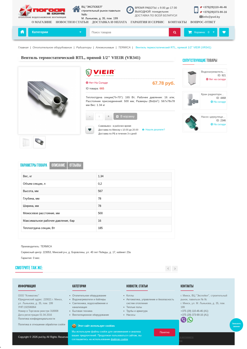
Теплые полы (134, 307)
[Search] (174, 32)
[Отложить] (90, 129)
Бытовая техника (82, 311)
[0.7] (0, 347)
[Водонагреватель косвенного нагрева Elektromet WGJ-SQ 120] (192, 78)
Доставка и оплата (109, 22)
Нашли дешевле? (155, 129)
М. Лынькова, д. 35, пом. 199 (99, 18)
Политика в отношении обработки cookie (41, 324)
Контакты (177, 22)
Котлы (130, 295)
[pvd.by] (42, 11)
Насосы (130, 314)
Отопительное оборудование (89, 295)
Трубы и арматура (136, 311)
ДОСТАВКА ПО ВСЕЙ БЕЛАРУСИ (156, 15)
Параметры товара (33, 165)
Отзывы (75, 165)
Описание (58, 165)
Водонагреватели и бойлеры (89, 299)
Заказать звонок (236, 324)
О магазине (42, 22)
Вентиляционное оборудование (90, 314)
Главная (22, 32)
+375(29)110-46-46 (215, 7)
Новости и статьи (72, 22)
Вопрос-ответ (203, 22)
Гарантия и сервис (147, 22)
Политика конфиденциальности (36, 318)
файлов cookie (119, 339)
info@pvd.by (211, 16)
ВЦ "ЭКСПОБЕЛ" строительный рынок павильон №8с (100, 10)
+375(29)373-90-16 (215, 11)
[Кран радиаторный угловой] (192, 100)
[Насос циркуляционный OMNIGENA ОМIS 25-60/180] (192, 123)
